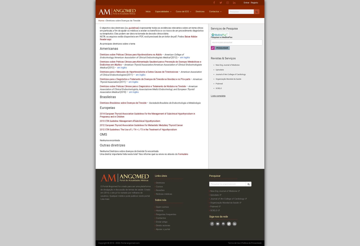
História (159, 210)
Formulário (183, 154)
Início (148, 11)
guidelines (133, 28)
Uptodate (220, 70)
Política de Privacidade (252, 243)
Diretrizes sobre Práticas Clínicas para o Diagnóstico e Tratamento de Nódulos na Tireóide (143, 86)
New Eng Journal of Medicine (227, 65)
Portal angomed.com (130, 243)
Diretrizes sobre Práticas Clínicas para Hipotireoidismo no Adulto (131, 54)
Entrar (246, 2)
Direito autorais (163, 225)
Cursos (159, 186)
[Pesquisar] (248, 184)
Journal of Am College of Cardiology (231, 74)
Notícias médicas (164, 194)
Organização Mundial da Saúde (228, 79)
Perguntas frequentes (166, 214)
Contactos (214, 11)
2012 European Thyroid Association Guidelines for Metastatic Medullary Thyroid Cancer (141, 125)
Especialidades (162, 11)
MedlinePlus (227, 37)
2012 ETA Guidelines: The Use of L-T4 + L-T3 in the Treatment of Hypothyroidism (138, 129)
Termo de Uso (234, 243)
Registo (254, 2)
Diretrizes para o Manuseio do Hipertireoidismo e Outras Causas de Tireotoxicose (139, 72)
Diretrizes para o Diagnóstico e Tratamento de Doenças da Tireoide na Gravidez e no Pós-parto (145, 79)
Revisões (160, 190)
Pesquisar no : (222, 37)
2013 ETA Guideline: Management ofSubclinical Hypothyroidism (130, 121)
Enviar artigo (161, 222)
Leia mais (105, 199)
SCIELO (219, 88)
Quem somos (162, 207)
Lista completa (218, 96)
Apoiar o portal (163, 229)
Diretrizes (200, 11)
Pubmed (219, 84)
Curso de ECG (182, 11)
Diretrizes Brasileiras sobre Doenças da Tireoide (123, 103)
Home (101, 20)
